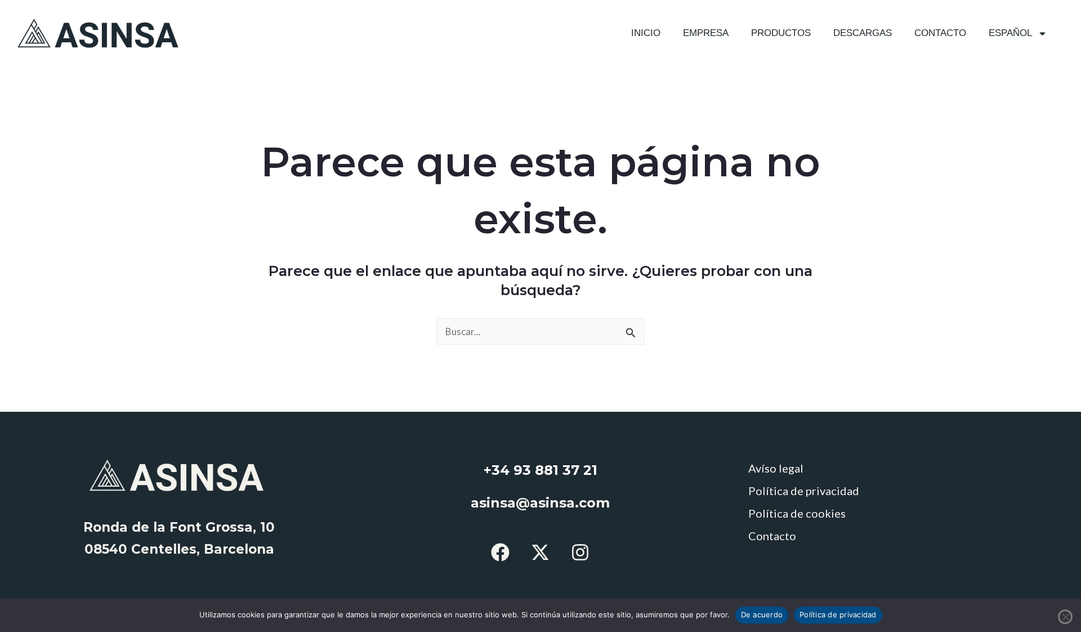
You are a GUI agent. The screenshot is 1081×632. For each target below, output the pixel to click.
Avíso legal (775, 468)
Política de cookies (797, 513)
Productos (781, 33)
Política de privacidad (803, 490)
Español (1010, 33)
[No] (1065, 616)
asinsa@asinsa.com (540, 503)
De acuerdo (762, 614)
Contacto (940, 33)
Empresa (706, 33)
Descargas (862, 33)
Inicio (645, 33)
